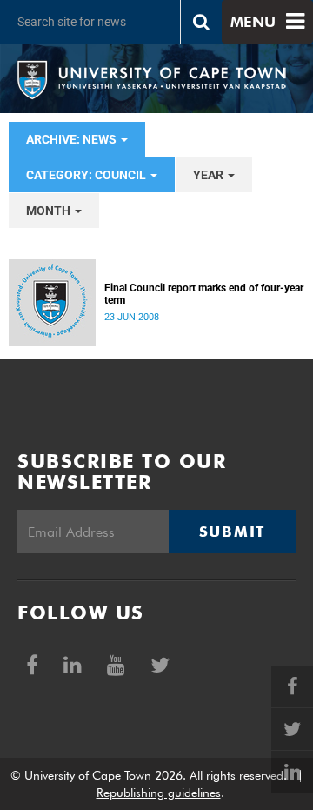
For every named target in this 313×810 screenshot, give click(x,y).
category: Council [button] (87, 175)
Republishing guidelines (159, 793)
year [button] (209, 175)
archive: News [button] (72, 139)
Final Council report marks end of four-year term (203, 294)
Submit (232, 531)
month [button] (49, 211)
